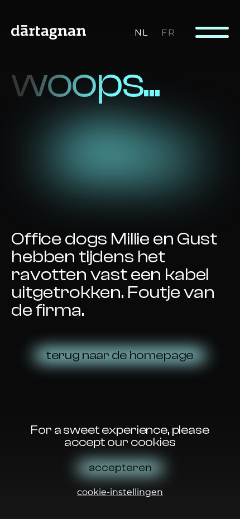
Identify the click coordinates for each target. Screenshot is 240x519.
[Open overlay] (212, 32)
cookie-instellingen (120, 492)
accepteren (120, 468)
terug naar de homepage (120, 355)
